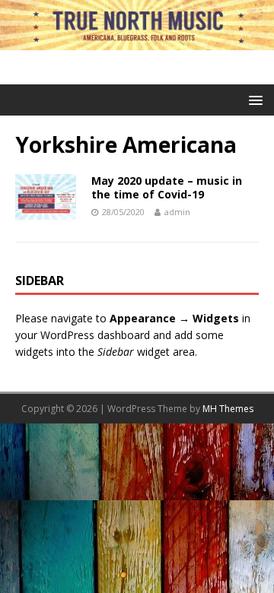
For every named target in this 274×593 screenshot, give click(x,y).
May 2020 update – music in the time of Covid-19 (166, 187)
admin (177, 211)
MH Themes (227, 408)
